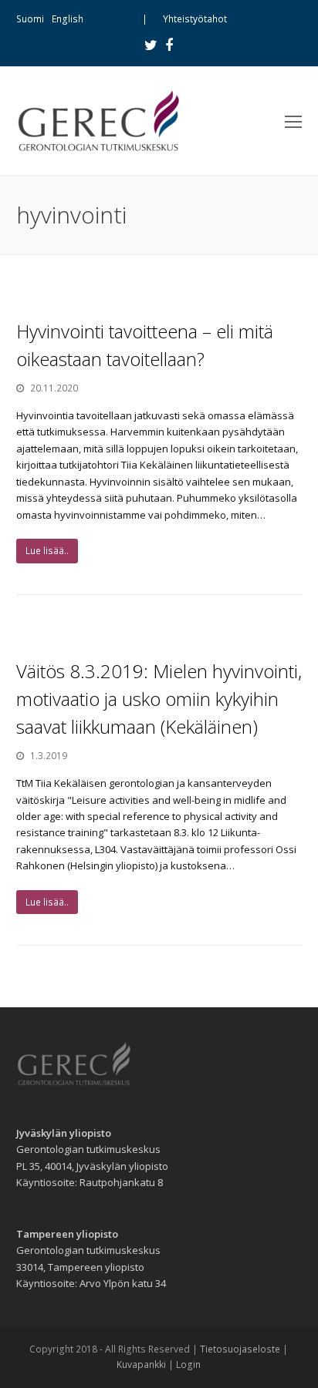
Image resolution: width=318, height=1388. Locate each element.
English (67, 18)
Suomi (30, 18)
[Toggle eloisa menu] (293, 121)
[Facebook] (169, 45)
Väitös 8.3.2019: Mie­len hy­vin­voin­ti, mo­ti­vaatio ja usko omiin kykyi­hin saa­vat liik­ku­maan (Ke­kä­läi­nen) (159, 698)
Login (188, 1364)
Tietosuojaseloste (240, 1349)
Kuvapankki (141, 1364)
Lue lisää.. (47, 550)
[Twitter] (150, 45)
